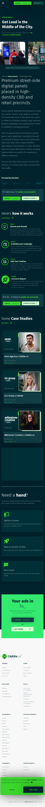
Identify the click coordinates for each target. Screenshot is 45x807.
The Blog (26, 670)
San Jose (4, 756)
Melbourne (26, 723)
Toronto (25, 767)
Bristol (4, 769)
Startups (4, 688)
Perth (24, 726)
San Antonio (5, 748)
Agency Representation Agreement (27, 694)
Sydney (25, 729)
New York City (6, 737)
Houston (4, 726)
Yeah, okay (33, 790)
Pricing (4, 667)
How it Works (6, 670)
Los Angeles (5, 729)
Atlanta (4, 718)
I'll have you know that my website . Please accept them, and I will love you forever (22, 781)
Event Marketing (6, 696)
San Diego (5, 751)
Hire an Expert (27, 673)
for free (22, 3)
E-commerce (6, 694)
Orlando (4, 740)
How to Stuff (26, 667)
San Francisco (6, 754)
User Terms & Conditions (27, 689)
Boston (4, 721)
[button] (7, 3)
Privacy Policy (27, 706)
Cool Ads (4, 676)
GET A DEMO (22, 629)
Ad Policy (26, 699)
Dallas (3, 723)
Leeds (4, 772)
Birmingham (5, 767)
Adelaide (25, 718)
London (4, 775)
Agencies (4, 691)
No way (11, 790)
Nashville (4, 732)
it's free (12, 198)
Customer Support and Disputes (28, 702)
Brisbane (25, 721)
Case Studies (5, 673)
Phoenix (4, 745)
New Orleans (5, 734)
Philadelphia (5, 743)
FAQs (24, 676)
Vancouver (26, 769)
